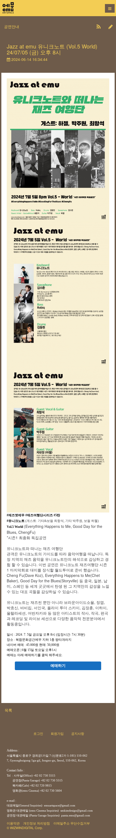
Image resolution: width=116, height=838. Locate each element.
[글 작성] (110, 26)
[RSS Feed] (98, 26)
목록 (8, 710)
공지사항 (77, 733)
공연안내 (11, 26)
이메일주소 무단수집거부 (71, 823)
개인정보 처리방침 (36, 823)
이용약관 (13, 823)
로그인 (38, 733)
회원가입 (57, 733)
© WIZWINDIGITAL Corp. (25, 827)
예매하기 (58, 665)
